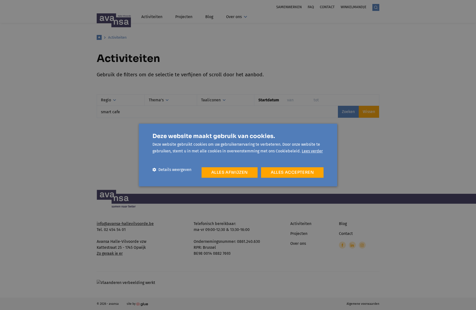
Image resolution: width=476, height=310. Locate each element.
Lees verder (312, 151)
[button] (171, 169)
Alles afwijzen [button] (229, 172)
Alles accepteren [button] (292, 172)
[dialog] (238, 155)
